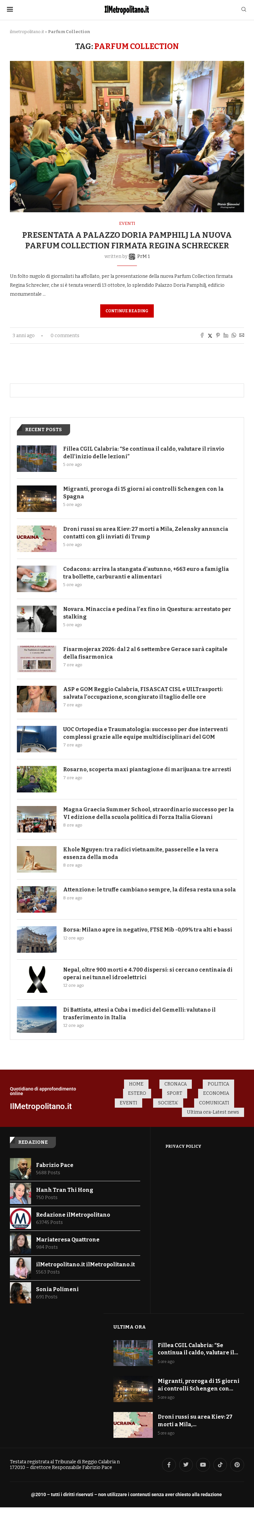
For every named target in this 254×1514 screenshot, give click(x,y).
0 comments (65, 335)
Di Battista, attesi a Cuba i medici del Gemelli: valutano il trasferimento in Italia (139, 1013)
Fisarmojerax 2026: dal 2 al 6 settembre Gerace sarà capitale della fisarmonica (145, 653)
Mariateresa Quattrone (68, 1239)
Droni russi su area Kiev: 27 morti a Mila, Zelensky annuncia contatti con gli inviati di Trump (145, 532)
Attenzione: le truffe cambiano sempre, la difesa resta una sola (149, 889)
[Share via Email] (241, 336)
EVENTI (128, 1103)
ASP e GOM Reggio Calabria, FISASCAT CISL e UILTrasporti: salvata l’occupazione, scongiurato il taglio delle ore (143, 693)
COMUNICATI (214, 1103)
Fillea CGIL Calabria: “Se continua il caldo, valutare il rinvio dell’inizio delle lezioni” (143, 452)
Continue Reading (127, 311)
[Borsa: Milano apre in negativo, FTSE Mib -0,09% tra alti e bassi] (37, 939)
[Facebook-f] (169, 1465)
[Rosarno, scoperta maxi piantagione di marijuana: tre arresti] (37, 779)
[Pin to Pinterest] (218, 336)
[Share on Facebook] (202, 336)
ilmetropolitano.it (27, 31)
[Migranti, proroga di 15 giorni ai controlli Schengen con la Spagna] (37, 498)
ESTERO (137, 1093)
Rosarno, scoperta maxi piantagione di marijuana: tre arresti (147, 769)
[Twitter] (186, 1465)
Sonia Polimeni (57, 1289)
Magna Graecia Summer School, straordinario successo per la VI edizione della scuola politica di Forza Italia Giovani (148, 813)
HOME (136, 1084)
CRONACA (175, 1084)
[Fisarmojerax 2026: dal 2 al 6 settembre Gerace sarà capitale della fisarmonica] (37, 659)
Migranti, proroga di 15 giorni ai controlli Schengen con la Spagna (143, 492)
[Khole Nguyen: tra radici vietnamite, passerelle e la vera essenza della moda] (37, 859)
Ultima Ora (129, 1327)
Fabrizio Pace (54, 1165)
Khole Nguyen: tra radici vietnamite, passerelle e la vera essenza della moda (140, 853)
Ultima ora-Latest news (213, 1112)
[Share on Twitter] (210, 336)
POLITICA (218, 1084)
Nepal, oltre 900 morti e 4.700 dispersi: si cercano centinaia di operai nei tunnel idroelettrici (148, 973)
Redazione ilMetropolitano (73, 1215)
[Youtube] (203, 1465)
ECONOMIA (216, 1093)
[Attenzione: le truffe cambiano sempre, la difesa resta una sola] (37, 899)
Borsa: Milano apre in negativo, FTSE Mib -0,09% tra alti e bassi (147, 930)
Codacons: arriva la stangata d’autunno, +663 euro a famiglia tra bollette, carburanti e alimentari (146, 573)
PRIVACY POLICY (183, 1146)
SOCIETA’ (168, 1103)
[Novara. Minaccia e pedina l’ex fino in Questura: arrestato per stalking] (37, 619)
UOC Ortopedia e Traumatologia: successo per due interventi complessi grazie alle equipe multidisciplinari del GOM (145, 733)
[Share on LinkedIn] (226, 336)
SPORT (174, 1093)
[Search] (243, 10)
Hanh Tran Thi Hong (64, 1190)
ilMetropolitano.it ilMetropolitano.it (85, 1264)
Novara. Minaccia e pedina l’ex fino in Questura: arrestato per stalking (147, 613)
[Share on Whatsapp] (234, 336)
